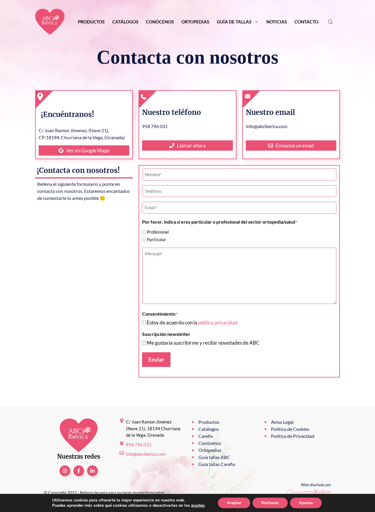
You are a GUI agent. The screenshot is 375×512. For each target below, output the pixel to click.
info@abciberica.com (146, 454)
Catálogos (125, 21)
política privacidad (218, 322)
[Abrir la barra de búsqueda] (331, 22)
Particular (156, 239)
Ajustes (306, 503)
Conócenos (160, 21)
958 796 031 (138, 444)
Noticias (276, 21)
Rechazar (270, 503)
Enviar (156, 359)
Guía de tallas (234, 21)
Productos (91, 21)
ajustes (197, 505)
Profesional (158, 231)
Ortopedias (195, 21)
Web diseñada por (316, 484)
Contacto (306, 21)
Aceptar (234, 503)
